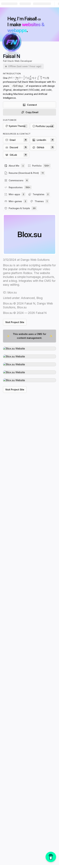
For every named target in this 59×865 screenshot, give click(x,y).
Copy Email (32, 112)
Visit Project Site (14, 322)
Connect (32, 104)
